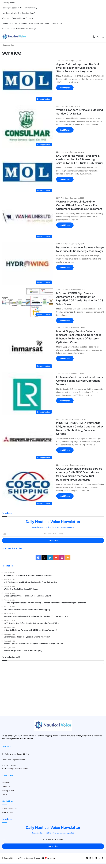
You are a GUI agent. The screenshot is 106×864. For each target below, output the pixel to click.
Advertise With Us (9, 808)
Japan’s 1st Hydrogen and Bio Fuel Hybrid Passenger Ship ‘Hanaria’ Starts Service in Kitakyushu (77, 68)
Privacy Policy (8, 790)
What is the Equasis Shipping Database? (18, 18)
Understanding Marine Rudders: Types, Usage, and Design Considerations (32, 23)
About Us (6, 782)
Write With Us (7, 812)
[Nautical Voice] (14, 36)
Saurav (52, 858)
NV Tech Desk (63, 61)
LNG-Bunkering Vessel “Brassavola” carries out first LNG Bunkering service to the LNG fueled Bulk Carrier (79, 159)
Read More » (64, 88)
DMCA (4, 795)
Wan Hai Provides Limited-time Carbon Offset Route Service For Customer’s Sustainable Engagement (79, 205)
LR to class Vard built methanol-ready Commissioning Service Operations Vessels (79, 381)
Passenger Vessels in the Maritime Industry (19, 8)
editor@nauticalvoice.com (17, 768)
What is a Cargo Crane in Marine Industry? (19, 29)
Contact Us (6, 786)
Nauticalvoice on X (11, 657)
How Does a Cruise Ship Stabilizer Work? (18, 13)
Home (4, 45)
